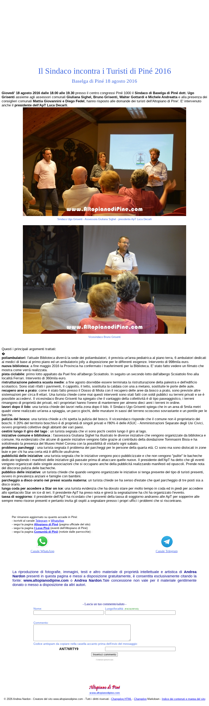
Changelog (140, 698)
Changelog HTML (121, 698)
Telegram (42, 520)
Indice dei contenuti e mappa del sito (183, 698)
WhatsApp (57, 520)
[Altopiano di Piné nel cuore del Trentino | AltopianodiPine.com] (104, 695)
